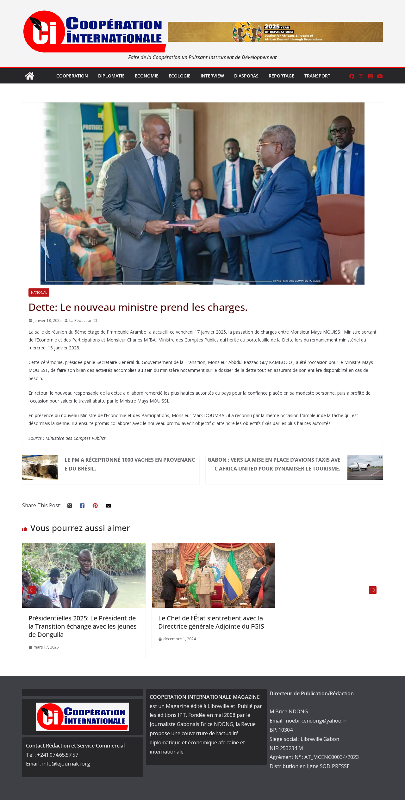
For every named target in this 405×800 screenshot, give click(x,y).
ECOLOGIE (179, 76)
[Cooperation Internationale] (30, 76)
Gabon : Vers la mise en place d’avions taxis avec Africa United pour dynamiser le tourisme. (274, 464)
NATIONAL (39, 292)
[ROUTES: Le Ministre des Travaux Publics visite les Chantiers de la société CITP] (259, 547)
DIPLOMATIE (111, 76)
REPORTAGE (281, 76)
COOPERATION (72, 76)
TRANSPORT (317, 76)
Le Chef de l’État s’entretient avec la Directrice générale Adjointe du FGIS (127, 622)
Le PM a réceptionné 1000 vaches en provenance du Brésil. (130, 464)
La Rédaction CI (83, 320)
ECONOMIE (147, 76)
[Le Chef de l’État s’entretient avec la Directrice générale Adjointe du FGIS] (129, 547)
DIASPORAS (246, 76)
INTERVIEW (212, 76)
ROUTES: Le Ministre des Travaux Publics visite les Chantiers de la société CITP (252, 626)
